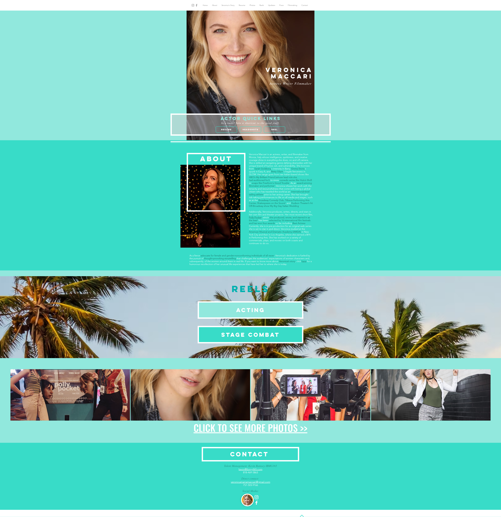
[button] (70, 395)
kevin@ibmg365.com (250, 469)
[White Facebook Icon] (256, 502)
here (304, 261)
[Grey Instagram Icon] (193, 5)
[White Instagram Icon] (256, 497)
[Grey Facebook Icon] (196, 5)
